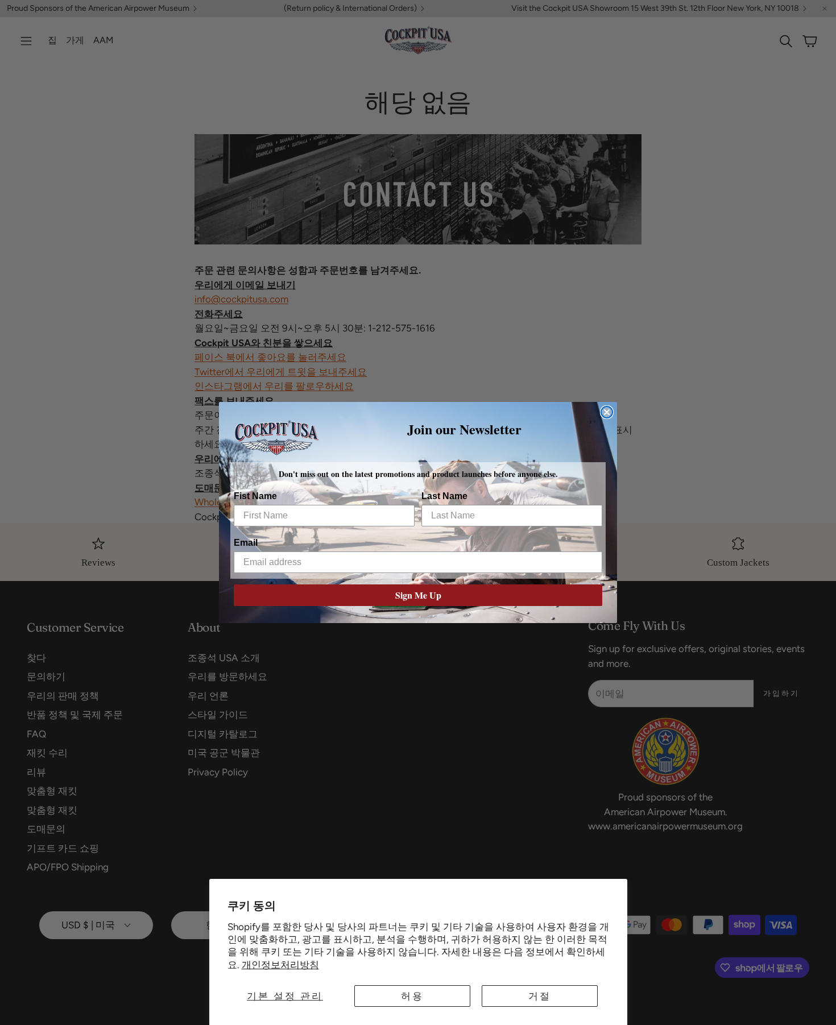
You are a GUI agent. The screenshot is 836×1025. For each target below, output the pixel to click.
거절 (539, 996)
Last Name (444, 496)
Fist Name (255, 496)
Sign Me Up (418, 594)
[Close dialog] (606, 412)
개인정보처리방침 (280, 964)
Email (246, 542)
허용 (412, 996)
